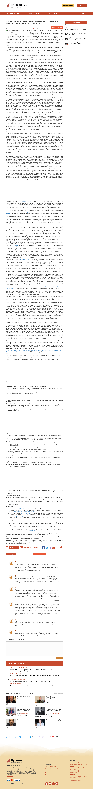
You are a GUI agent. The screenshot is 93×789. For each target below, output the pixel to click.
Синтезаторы (72, 770)
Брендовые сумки (81, 774)
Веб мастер (72, 767)
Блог (67, 13)
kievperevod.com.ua (73, 780)
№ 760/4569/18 (22, 508)
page (12, 736)
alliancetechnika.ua (73, 764)
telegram (34, 736)
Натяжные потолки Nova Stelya (82, 777)
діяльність (15, 245)
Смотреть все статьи (58, 693)
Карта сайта (48, 770)
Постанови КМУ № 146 (27, 201)
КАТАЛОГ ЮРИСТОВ (15, 684)
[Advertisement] (33, 191)
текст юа (71, 778)
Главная (8, 16)
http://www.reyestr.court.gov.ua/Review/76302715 (22, 516)
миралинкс (72, 766)
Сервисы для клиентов (12, 13)
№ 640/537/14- (24, 528)
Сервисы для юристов (33, 13)
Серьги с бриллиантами (72, 762)
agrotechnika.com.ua (73, 772)
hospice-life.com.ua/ (81, 767)
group (23, 736)
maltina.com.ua (81, 778)
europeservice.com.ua (74, 775)
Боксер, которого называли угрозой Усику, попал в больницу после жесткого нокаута (75, 43)
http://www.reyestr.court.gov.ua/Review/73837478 (22, 531)
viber (45, 736)
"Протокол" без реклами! (51, 768)
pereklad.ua (80, 765)
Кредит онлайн (49, 779)
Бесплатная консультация (18, 667)
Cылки (79, 780)
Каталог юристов (52, 13)
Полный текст (10, 776)
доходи (54, 263)
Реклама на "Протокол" (51, 766)
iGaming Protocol (49, 781)
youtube (57, 736)
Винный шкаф (80, 762)
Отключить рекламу (57, 27)
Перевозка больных (82, 769)
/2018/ (46, 525)
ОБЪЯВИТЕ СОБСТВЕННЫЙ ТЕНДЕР (20, 679)
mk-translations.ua (73, 777)
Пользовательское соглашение (53, 774)
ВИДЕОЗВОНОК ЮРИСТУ (17, 673)
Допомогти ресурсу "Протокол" (53, 777)
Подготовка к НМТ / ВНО (82, 764)
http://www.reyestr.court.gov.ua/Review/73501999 (22, 511)
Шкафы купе (80, 773)
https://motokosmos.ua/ (74, 769)
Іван (16, 561)
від (57, 263)
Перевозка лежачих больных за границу (82, 771)
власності (60, 263)
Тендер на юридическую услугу (53, 772)
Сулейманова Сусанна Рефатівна (24, 28)
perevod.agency (72, 774)
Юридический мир (82, 13)
